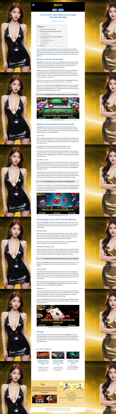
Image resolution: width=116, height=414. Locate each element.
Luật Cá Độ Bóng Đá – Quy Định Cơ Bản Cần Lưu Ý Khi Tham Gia (58, 362)
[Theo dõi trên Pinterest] (70, 392)
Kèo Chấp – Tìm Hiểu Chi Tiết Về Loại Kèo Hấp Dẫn (73, 362)
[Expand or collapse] (65, 27)
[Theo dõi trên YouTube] (72, 392)
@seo (63, 21)
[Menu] (33, 5)
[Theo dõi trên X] (68, 392)
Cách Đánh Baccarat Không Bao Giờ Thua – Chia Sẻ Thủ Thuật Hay (43, 362)
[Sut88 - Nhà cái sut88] (58, 5)
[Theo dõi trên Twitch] (73, 392)
